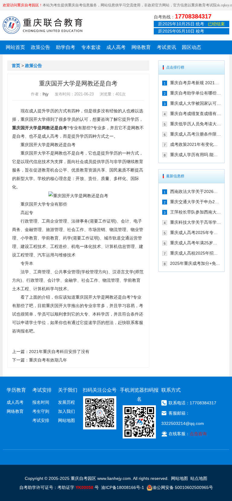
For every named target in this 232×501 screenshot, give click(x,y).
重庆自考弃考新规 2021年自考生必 (195, 82)
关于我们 (67, 390)
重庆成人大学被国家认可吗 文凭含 (195, 103)
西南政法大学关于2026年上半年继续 (195, 191)
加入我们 (66, 411)
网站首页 (15, 47)
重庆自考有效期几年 (48, 360)
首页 (16, 65)
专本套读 (91, 47)
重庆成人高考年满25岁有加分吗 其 (195, 242)
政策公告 (40, 47)
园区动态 (191, 47)
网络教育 (141, 47)
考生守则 (40, 411)
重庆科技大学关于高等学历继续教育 (195, 222)
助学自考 (65, 47)
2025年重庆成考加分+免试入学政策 (195, 263)
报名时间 (40, 402)
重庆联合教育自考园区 (42, 25)
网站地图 (66, 420)
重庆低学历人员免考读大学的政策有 (195, 123)
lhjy (46, 94)
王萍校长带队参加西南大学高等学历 (195, 212)
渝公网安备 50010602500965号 (183, 487)
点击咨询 (198, 433)
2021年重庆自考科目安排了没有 (59, 351)
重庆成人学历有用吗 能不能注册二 (195, 154)
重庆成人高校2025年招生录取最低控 (195, 253)
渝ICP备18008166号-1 (122, 487)
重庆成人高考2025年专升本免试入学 (195, 232)
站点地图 (198, 478)
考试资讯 (166, 47)
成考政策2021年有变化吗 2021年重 (195, 144)
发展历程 (66, 402)
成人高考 (116, 47)
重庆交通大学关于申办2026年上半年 (195, 201)
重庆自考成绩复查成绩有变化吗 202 (195, 113)
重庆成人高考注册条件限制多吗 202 (195, 134)
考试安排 (40, 420)
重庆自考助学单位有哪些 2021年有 (195, 93)
